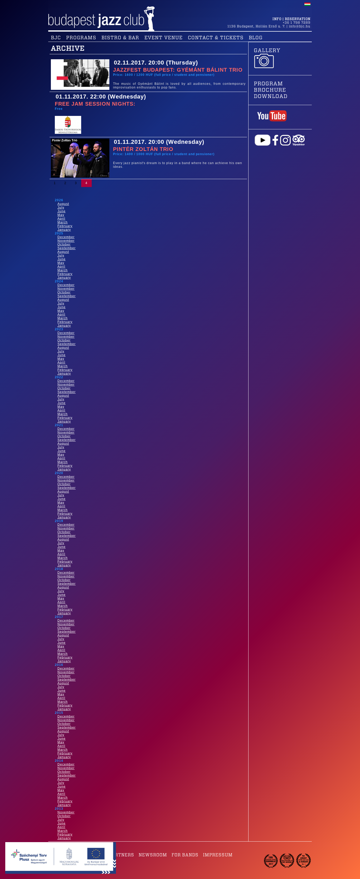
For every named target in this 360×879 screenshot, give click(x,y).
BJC (56, 38)
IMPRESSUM (218, 855)
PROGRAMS (81, 38)
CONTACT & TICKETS (216, 38)
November (66, 241)
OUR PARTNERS (116, 855)
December (66, 237)
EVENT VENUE (163, 38)
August (63, 204)
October (64, 244)
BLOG (255, 38)
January (64, 230)
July (60, 207)
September (66, 248)
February (64, 226)
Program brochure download (271, 90)
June (61, 211)
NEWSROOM (153, 855)
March (62, 222)
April (61, 218)
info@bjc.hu (299, 26)
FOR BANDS (185, 855)
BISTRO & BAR (120, 38)
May (60, 215)
